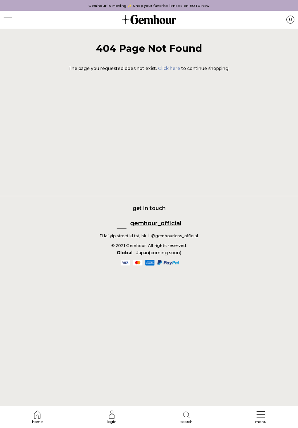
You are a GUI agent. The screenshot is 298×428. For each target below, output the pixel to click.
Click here (169, 68)
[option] (149, 5)
